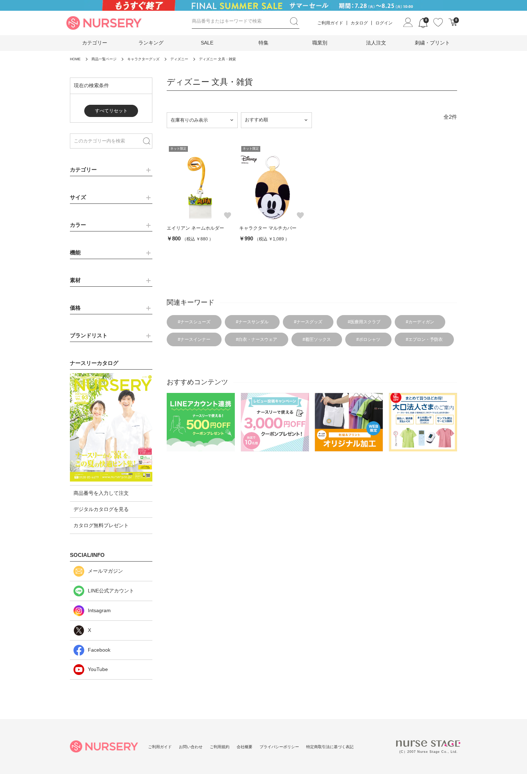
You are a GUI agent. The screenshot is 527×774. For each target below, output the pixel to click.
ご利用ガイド (330, 22)
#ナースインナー (194, 339)
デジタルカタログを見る (101, 509)
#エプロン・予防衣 (424, 339)
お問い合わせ (191, 747)
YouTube (98, 669)
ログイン (384, 22)
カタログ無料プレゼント (101, 525)
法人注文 (376, 43)
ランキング (150, 43)
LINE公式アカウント (111, 591)
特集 (263, 43)
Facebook (99, 650)
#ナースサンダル (252, 321)
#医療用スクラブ (364, 321)
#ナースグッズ (308, 321)
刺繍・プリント (432, 43)
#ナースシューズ (194, 321)
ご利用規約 (219, 747)
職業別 (319, 43)
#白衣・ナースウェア (256, 339)
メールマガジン (105, 571)
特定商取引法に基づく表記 (329, 747)
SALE (207, 43)
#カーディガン (420, 321)
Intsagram (99, 610)
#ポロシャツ (368, 339)
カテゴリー (94, 43)
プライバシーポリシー (279, 747)
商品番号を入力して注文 (101, 493)
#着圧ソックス (317, 339)
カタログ (359, 22)
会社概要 (244, 747)
